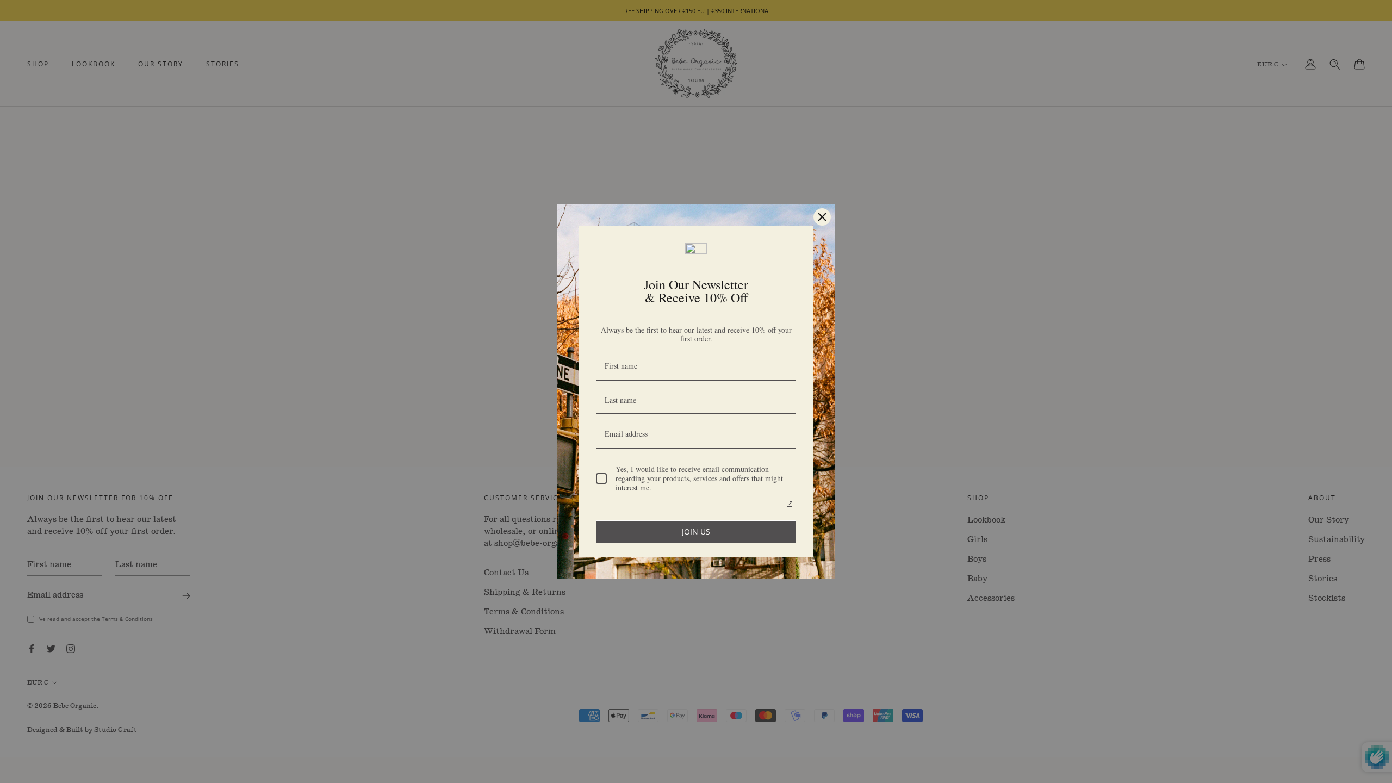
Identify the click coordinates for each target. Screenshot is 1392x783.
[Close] (822, 217)
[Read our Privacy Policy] (789, 504)
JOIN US (696, 531)
